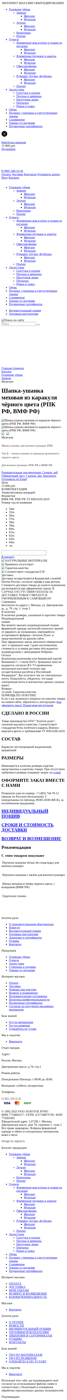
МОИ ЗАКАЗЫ (19, 1290)
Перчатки (22, 102)
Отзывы (14, 940)
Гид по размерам (19, 1025)
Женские (29, 16)
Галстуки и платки (28, 92)
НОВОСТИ (16, 1325)
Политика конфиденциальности (29, 999)
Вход (4, 177)
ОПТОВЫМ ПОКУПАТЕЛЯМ (29, 1332)
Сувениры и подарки (22, 966)
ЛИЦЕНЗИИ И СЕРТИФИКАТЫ (30, 1335)
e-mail (56, 772)
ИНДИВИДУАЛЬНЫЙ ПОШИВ (30, 1328)
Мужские (30, 19)
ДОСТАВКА (17, 1286)
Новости (14, 927)
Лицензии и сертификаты (25, 937)
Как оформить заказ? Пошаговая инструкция (31, 703)
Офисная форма (26, 66)
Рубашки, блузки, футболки (34, 76)
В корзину (8, 556)
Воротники (23, 32)
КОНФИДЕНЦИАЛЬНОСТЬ (28, 1297)
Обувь (13, 109)
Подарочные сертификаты (25, 126)
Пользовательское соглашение (28, 996)
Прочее (21, 36)
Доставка (17, 174)
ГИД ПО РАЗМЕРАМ (22, 1358)
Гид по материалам (21, 1022)
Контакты (30, 174)
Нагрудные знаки (27, 99)
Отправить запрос (48, 174)
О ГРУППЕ (16, 1322)
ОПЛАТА (15, 1283)
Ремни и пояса (25, 106)
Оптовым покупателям (23, 313)
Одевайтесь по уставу (22, 1028)
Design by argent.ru (13, 1141)
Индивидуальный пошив (25, 310)
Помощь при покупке (22, 989)
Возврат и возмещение (23, 992)
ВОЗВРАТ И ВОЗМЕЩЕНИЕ (31, 838)
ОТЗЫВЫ (15, 1338)
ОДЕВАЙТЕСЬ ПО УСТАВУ (28, 1361)
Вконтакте (15, 1041)
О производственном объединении (31, 924)
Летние (21, 22)
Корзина (14, 177)
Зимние (21, 12)
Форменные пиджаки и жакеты (36, 56)
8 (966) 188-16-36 (12, 171)
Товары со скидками (22, 122)
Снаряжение (17, 119)
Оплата (6, 174)
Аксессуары (16, 89)
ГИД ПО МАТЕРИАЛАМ (25, 1354)
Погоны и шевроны (29, 96)
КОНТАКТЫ (17, 1342)
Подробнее (8, 149)
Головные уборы (19, 9)
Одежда (14, 39)
